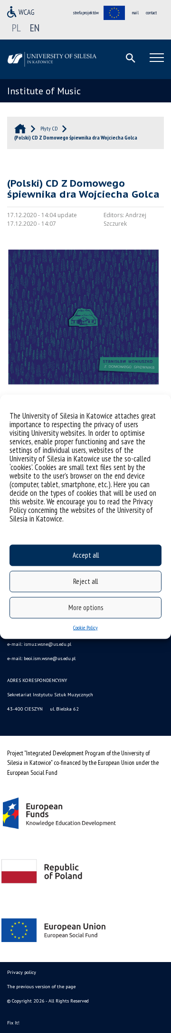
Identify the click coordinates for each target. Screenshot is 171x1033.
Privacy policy (21, 972)
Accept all (86, 555)
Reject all (85, 581)
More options (85, 607)
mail (135, 13)
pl (16, 27)
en (34, 27)
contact (151, 13)
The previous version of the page (41, 986)
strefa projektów (86, 13)
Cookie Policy (85, 627)
